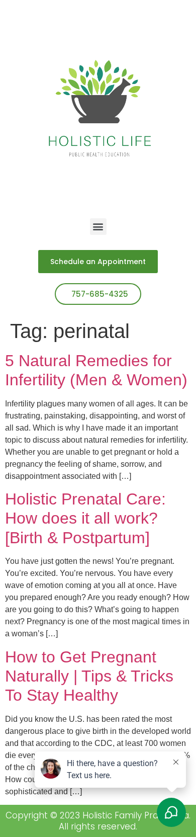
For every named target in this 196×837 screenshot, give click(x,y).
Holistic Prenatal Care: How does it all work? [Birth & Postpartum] (85, 518)
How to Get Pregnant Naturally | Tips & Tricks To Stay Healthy (89, 676)
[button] (98, 226)
